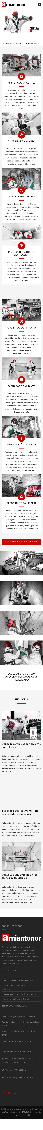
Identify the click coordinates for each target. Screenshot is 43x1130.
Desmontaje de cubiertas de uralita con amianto (19, 987)
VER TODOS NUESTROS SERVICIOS (21, 542)
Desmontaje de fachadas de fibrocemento (20, 994)
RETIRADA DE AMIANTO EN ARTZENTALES (21, 43)
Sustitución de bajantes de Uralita (17, 999)
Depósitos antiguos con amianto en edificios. (19, 1016)
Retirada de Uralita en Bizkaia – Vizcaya (19, 980)
